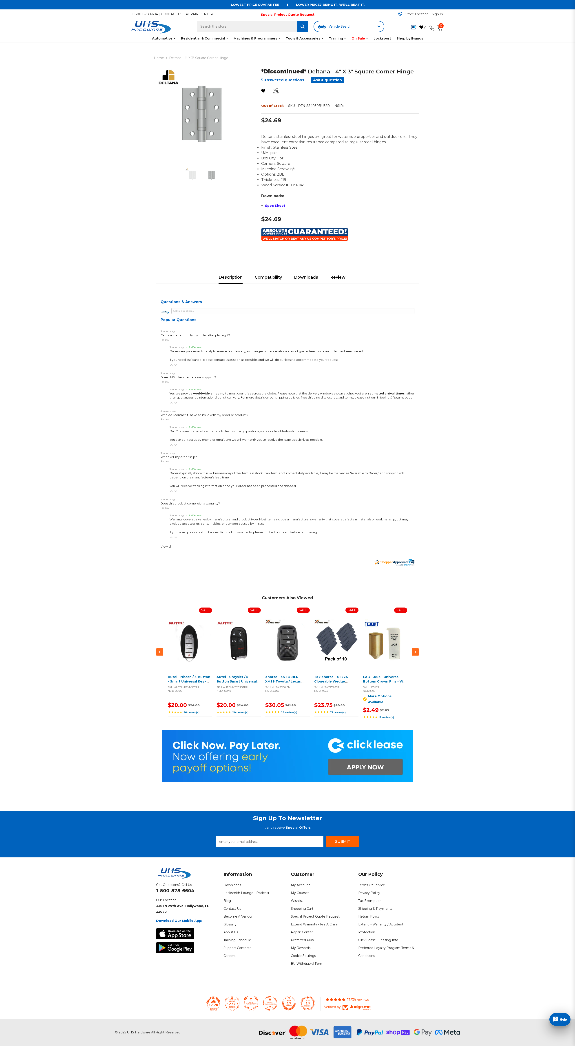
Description (231, 277)
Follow (165, 339)
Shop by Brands (409, 38)
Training (336, 38)
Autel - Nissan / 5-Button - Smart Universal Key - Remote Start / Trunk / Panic (189, 683)
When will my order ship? (179, 457)
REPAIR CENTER (199, 14)
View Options (384, 646)
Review (337, 277)
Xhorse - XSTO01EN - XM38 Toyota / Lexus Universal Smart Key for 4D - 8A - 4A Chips (285, 683)
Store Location (417, 14)
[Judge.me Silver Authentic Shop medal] (251, 1003)
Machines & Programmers (255, 38)
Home (159, 58)
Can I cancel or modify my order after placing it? (195, 335)
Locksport (382, 38)
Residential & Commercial (203, 38)
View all (166, 546)
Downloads (306, 277)
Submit (342, 841)
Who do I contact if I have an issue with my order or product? (204, 415)
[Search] (302, 26)
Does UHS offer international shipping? (188, 377)
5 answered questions (282, 80)
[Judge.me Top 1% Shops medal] (289, 1003)
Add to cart (188, 646)
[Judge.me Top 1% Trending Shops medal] (308, 1003)
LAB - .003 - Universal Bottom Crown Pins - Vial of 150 (384, 681)
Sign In (437, 14)
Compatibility (268, 277)
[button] (171, 365)
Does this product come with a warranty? (190, 503)
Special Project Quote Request (287, 15)
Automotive (162, 38)
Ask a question (327, 80)
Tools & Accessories (303, 38)
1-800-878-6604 (145, 14)
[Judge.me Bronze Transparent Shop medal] (270, 1003)
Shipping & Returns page (395, 397)
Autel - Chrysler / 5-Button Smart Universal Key (237, 681)
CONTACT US (171, 14)
